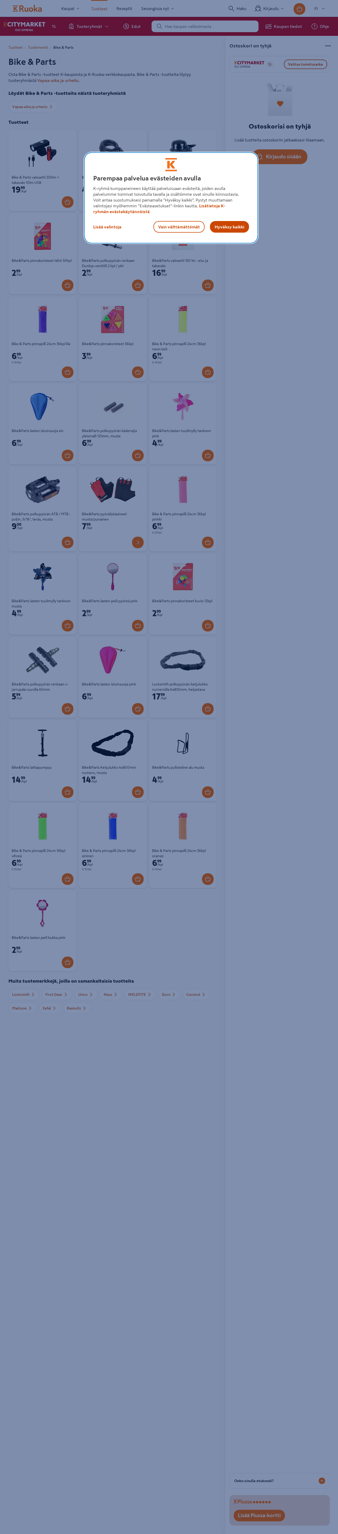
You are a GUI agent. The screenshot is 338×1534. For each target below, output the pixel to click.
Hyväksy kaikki (229, 227)
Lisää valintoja (107, 227)
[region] (171, 197)
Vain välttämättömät (179, 227)
